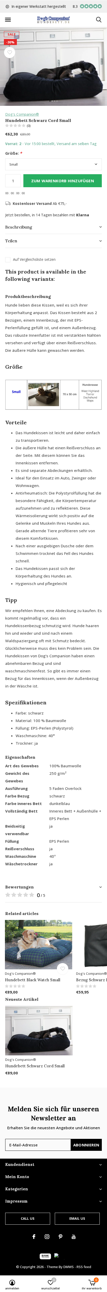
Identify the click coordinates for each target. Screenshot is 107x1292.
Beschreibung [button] (18, 227)
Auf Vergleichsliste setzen (34, 259)
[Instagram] (47, 1236)
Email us (77, 1218)
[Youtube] (74, 1236)
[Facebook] (33, 1236)
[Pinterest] (60, 1236)
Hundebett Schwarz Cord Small (35, 1065)
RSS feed (84, 1266)
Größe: (13, 153)
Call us (28, 1218)
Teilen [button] (11, 240)
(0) (29, 125)
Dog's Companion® (22, 114)
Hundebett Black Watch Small (32, 979)
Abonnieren (86, 1144)
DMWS (68, 1266)
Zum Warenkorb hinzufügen (62, 180)
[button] (8, 19)
